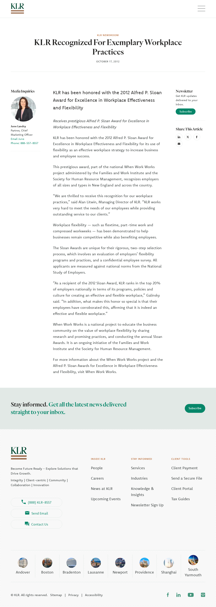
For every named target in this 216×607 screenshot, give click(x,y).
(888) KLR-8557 (39, 502)
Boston (47, 572)
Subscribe (186, 111)
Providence (144, 572)
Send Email (39, 513)
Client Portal (182, 488)
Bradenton (72, 572)
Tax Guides (180, 498)
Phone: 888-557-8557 (24, 143)
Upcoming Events (106, 498)
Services (138, 467)
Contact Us (39, 524)
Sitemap (56, 595)
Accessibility (94, 595)
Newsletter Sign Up (147, 505)
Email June (17, 138)
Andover (23, 572)
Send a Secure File (186, 478)
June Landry (18, 126)
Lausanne (96, 572)
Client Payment (184, 467)
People (97, 467)
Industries (139, 478)
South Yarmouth (193, 572)
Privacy (73, 595)
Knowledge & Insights (142, 491)
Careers (97, 478)
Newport (120, 572)
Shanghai (169, 572)
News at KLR (102, 488)
